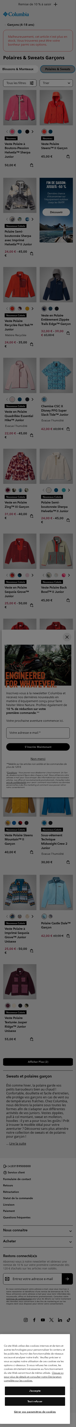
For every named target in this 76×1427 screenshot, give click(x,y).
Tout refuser (34, 1401)
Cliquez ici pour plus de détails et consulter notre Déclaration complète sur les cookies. (34, 1376)
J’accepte (35, 1390)
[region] (35, 1379)
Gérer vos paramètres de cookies (35, 1411)
